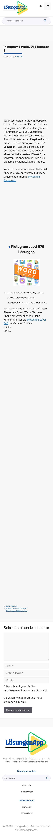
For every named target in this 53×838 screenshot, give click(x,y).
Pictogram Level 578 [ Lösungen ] (16, 608)
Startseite (26, 785)
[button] (41, 6)
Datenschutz (26, 813)
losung (8, 606)
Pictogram (14, 606)
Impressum (26, 807)
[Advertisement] (26, 88)
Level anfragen (26, 792)
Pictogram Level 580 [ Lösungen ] (16, 611)
